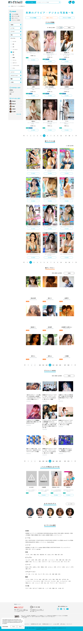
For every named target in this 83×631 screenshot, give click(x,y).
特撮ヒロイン (30, 583)
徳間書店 (36, 535)
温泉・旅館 (56, 574)
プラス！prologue (38, 547)
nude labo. (38, 549)
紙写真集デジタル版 (30, 547)
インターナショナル (16, 65)
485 (53, 461)
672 (65, 461)
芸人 (46, 583)
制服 (36, 554)
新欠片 (40, 535)
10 (61, 135)
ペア (28, 574)
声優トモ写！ (28, 549)
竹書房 (32, 535)
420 (40, 365)
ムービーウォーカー (57, 535)
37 (65, 135)
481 (40, 461)
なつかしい (52, 567)
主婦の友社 (66, 533)
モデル (52, 579)
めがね (51, 554)
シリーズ (12, 31)
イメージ (12, 72)
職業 (11, 78)
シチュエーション (14, 75)
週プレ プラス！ (15, 18)
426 (60, 365)
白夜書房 (48, 535)
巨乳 (13, 44)
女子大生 (65, 579)
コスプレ (29, 554)
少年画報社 (28, 535)
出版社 (12, 24)
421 (43, 365)
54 (69, 262)
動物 (55, 588)
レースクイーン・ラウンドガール (35, 581)
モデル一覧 (18, 114)
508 (68, 365)
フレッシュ (14, 60)
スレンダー (14, 41)
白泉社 (43, 535)
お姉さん (36, 567)
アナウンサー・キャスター (51, 581)
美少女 (29, 567)
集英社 (62, 533)
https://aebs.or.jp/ (24, 617)
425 (57, 365)
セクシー (70, 567)
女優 (45, 579)
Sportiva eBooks (50, 542)
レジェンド (39, 583)
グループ (41, 574)
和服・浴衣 (59, 554)
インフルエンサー (65, 581)
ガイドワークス (33, 533)
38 (69, 135)
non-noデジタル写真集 (68, 540)
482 (43, 461)
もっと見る (70, 503)
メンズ (48, 588)
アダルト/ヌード (62, 583)
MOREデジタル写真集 (58, 540)
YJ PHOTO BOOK (40, 540)
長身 (13, 54)
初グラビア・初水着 (39, 588)
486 (57, 461)
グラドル (30, 579)
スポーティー (15, 62)
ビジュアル (13, 38)
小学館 (71, 533)
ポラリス (34, 549)
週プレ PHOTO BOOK (30, 540)
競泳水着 (43, 554)
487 (60, 461)
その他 (12, 82)
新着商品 (11, 90)
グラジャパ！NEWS (16, 20)
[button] (73, 478)
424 (53, 365)
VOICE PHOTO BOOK (55, 547)
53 (65, 262)
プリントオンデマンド (65, 547)
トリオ (34, 574)
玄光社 (55, 533)
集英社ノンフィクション (41, 542)
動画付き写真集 (46, 547)
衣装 (11, 34)
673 (68, 461)
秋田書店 (27, 533)
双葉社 (51, 535)
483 (46, 461)
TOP (9, 6)
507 (65, 365)
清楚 (28, 568)
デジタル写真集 (15, 14)
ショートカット (15, 49)
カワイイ (61, 567)
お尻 (13, 46)
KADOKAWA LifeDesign (48, 533)
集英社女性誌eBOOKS (30, 542)
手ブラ (29, 588)
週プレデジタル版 (15, 16)
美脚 (13, 52)
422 (46, 365)
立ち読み (33, 59)
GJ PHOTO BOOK (48, 540)
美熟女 (44, 567)
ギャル (14, 68)
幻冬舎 (58, 533)
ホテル (49, 574)
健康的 (14, 57)
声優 (59, 579)
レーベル (12, 28)
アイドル (38, 579)
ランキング (12, 92)
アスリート (54, 583)
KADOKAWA (40, 533)
